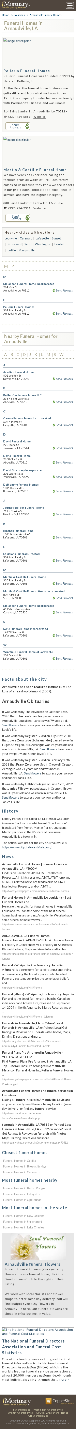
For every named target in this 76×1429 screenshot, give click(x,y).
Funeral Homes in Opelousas (22, 1200)
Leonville (10, 238)
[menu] (70, 5)
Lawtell (59, 244)
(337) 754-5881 (19, 116)
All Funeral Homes (38, 1415)
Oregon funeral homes (20, 1412)
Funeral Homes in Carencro (21, 1172)
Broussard (14, 244)
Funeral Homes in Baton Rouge (24, 1188)
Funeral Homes (21, 1409)
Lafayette (42, 238)
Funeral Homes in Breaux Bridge (24, 1166)
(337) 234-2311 (19, 208)
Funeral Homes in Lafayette (21, 1194)
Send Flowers (64, 290)
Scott (28, 244)
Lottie (11, 250)
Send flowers (10, 725)
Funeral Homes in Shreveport (22, 1221)
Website (39, 116)
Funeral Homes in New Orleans (23, 1216)
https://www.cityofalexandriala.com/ (26, 847)
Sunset (56, 238)
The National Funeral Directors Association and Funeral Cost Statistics (33, 1346)
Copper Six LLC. (37, 1420)
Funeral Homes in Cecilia (19, 1160)
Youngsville (26, 250)
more (64, 1379)
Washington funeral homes (48, 1409)
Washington (43, 244)
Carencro (26, 238)
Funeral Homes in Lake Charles (23, 1227)
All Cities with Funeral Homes (52, 1412)
